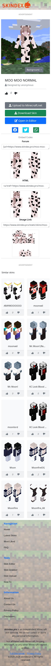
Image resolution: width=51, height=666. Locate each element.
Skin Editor (9, 564)
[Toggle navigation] (45, 4)
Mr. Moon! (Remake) (39, 346)
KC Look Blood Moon (40, 386)
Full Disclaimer (17, 653)
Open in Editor (27, 121)
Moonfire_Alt (38, 508)
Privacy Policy (11, 610)
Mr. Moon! (13, 386)
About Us (9, 598)
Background (33, 69)
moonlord (13, 427)
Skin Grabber (10, 570)
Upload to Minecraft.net (27, 105)
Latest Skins (10, 535)
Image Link (25, 219)
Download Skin (27, 113)
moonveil (38, 305)
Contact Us (9, 604)
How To (8, 582)
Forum (25, 141)
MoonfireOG (38, 467)
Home (7, 529)
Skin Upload (10, 576)
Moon (13, 467)
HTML (25, 180)
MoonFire (13, 508)
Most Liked (9, 541)
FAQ (6, 547)
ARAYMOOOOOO (13, 305)
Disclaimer (9, 616)
